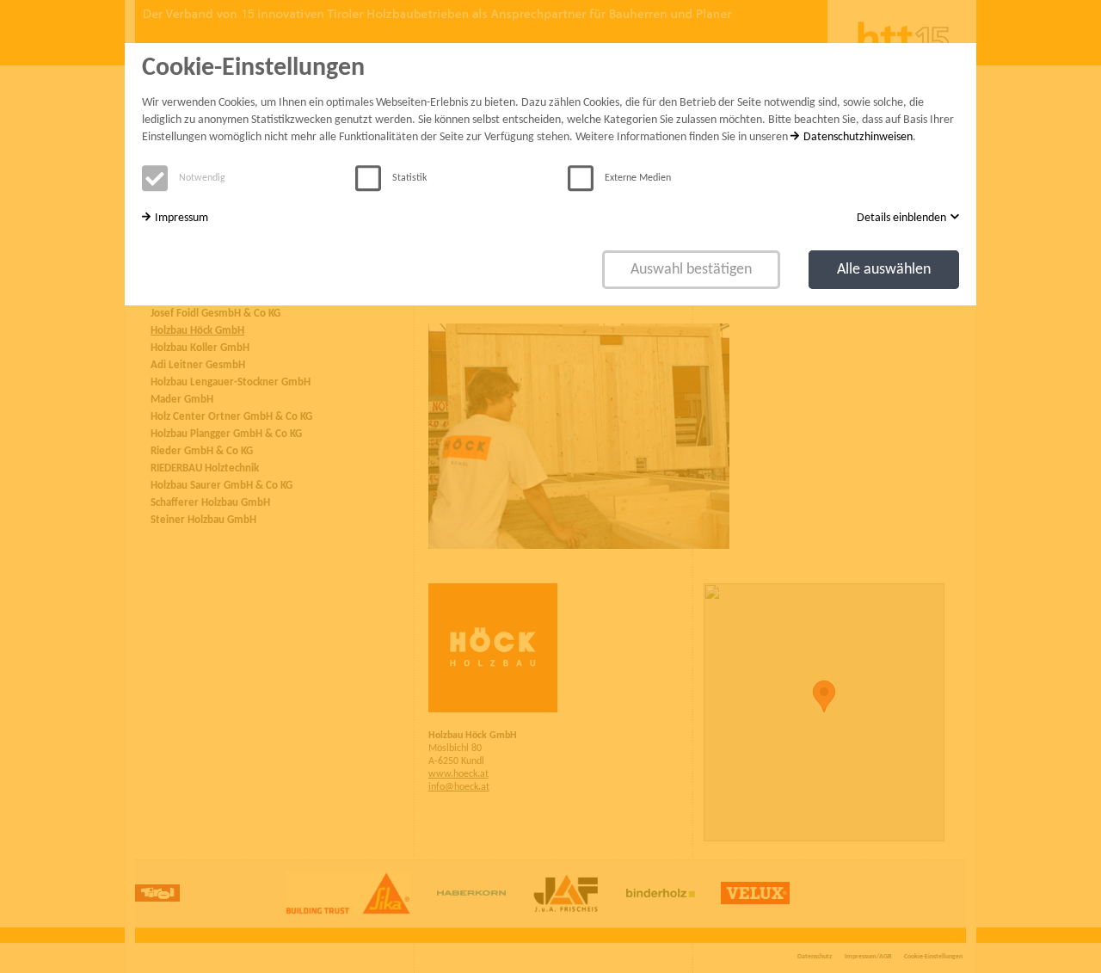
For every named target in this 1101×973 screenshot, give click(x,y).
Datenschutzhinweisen (858, 137)
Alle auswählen (884, 270)
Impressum (181, 218)
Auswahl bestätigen (691, 270)
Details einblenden (901, 218)
